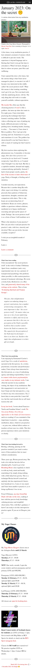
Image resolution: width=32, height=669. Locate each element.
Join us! (7, 48)
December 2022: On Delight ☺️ (11, 666)
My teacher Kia (6, 105)
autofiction (23, 361)
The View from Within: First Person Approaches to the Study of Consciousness (15, 412)
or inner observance (21, 174)
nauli (18, 107)
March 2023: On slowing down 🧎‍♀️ (20, 664)
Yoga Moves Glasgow (11, 547)
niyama (11, 174)
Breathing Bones (7, 467)
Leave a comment (7, 249)
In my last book (6, 406)
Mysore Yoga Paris (6, 46)
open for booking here (19, 601)
